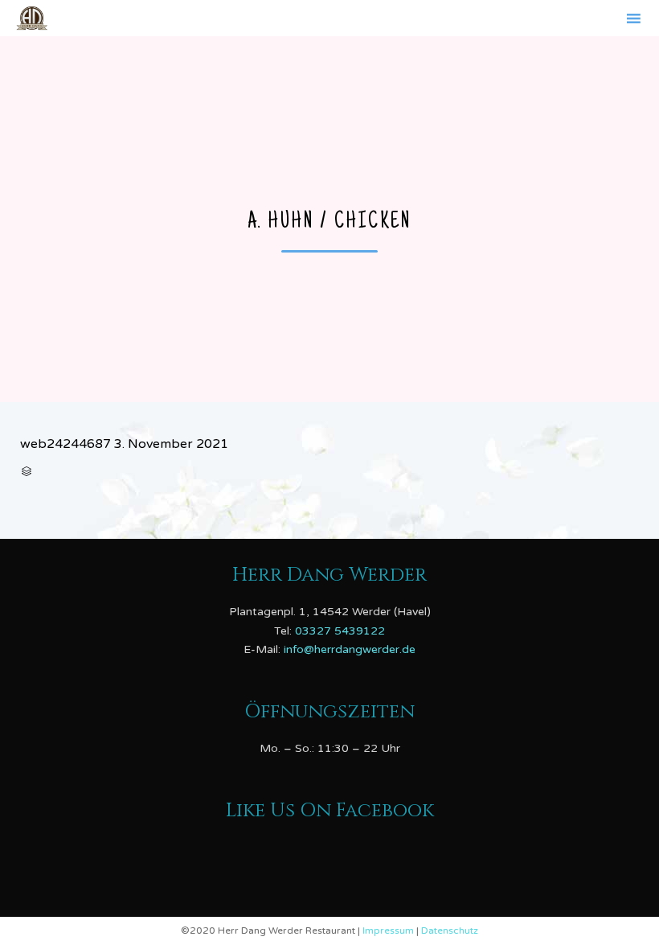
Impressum (389, 930)
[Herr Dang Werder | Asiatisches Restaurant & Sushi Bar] (31, 18)
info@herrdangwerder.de (349, 649)
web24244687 (65, 444)
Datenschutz (449, 930)
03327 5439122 (340, 631)
